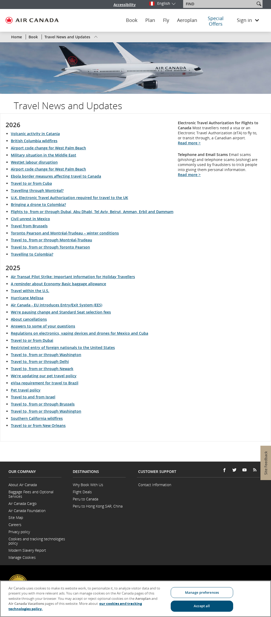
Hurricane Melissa (27, 297)
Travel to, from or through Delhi (40, 361)
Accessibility (125, 4)
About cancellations (29, 319)
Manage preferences (202, 592)
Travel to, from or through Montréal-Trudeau (51, 239)
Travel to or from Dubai (32, 340)
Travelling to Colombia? (32, 254)
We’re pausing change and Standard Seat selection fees (61, 312)
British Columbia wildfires (34, 140)
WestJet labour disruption (34, 162)
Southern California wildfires (37, 418)
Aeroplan (187, 20)
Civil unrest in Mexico (30, 218)
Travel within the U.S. (30, 290)
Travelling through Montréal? (37, 190)
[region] (135, 599)
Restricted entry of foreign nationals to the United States (63, 347)
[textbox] (219, 4)
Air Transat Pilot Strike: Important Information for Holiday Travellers (73, 276)
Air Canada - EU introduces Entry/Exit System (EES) (56, 304)
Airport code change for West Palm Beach (48, 147)
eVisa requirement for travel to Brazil (44, 382)
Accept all (202, 606)
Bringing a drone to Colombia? (38, 204)
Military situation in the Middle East (43, 155)
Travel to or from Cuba (31, 183)
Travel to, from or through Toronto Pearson (50, 247)
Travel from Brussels (29, 225)
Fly (166, 20)
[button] (258, 3)
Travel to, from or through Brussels (43, 404)
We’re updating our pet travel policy (43, 375)
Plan (150, 20)
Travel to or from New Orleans (38, 425)
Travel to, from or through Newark (42, 368)
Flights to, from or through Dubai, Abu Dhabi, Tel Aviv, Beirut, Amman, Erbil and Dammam (92, 211)
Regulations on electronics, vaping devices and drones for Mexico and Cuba (79, 333)
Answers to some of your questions (43, 326)
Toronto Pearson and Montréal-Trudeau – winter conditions (65, 233)
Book (131, 20)
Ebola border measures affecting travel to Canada (56, 176)
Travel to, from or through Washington (46, 354)
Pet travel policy (25, 390)
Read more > (189, 142)
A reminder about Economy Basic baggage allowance (58, 283)
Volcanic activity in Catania (35, 133)
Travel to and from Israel (33, 396)
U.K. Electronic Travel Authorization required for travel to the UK (69, 197)
